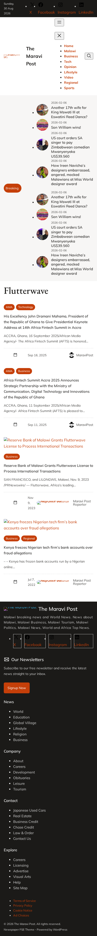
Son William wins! (66, 127)
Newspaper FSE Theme (19, 929)
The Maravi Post (34, 56)
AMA (9, 307)
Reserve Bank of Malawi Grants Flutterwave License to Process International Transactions (48, 468)
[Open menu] (59, 22)
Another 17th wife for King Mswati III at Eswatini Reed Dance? (69, 112)
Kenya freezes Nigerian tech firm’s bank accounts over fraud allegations (48, 550)
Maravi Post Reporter (82, 503)
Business (24, 371)
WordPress (60, 929)
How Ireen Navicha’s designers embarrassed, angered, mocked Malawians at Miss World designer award (72, 174)
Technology (25, 307)
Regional (29, 538)
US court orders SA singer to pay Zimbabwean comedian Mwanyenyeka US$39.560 (70, 147)
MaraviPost (84, 355)
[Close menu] (59, 36)
